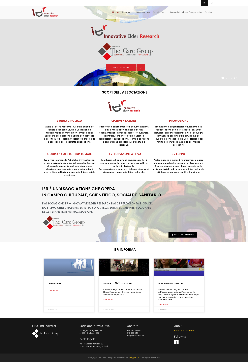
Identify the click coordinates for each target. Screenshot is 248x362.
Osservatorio (143, 12)
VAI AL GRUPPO (121, 68)
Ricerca (126, 12)
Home (115, 12)
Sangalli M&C (135, 357)
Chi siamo (158, 12)
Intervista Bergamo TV (171, 283)
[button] (182, 235)
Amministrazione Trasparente (186, 12)
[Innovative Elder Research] (45, 11)
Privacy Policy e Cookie (184, 330)
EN (212, 2)
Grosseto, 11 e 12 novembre (117, 283)
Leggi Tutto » (53, 290)
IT (204, 2)
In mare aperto (56, 283)
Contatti (209, 12)
